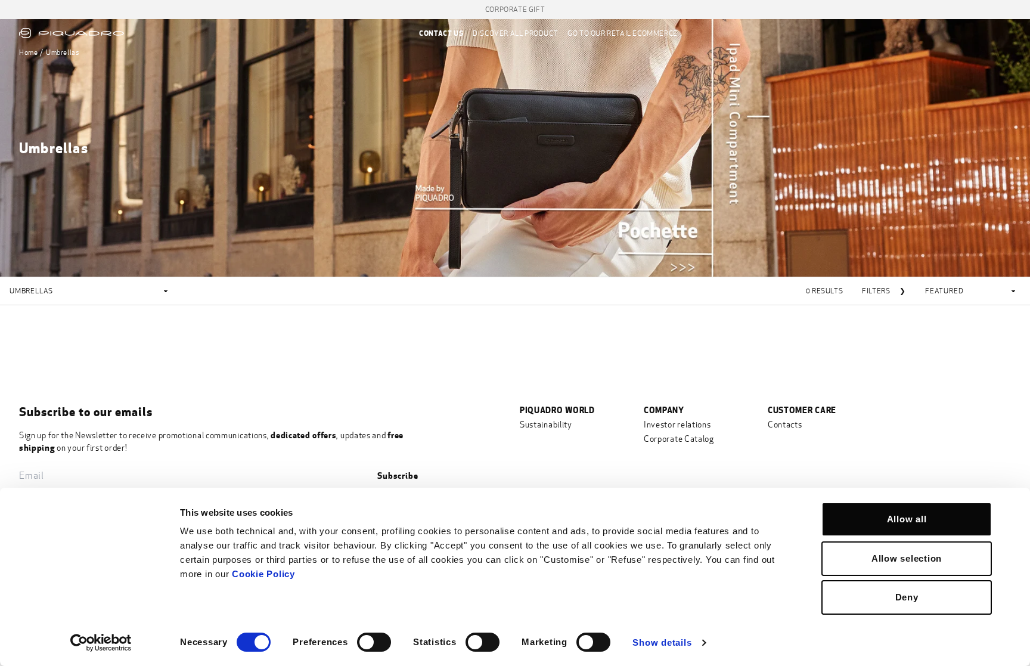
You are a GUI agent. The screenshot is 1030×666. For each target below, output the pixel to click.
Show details (661, 642)
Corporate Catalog (679, 439)
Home (28, 52)
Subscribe (397, 475)
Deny (907, 597)
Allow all (907, 519)
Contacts (785, 425)
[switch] (374, 642)
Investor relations (677, 425)
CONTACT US (441, 33)
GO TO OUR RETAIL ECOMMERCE (622, 33)
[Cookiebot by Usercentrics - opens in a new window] (101, 643)
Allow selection (906, 558)
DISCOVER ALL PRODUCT (515, 33)
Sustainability (546, 425)
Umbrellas (62, 52)
